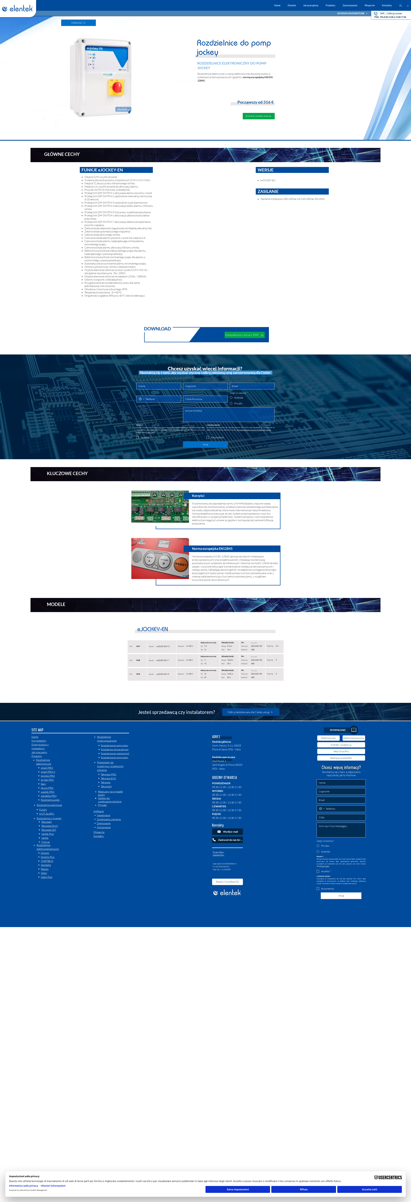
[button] (259, 116)
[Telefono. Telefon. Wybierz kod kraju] (141, 399)
